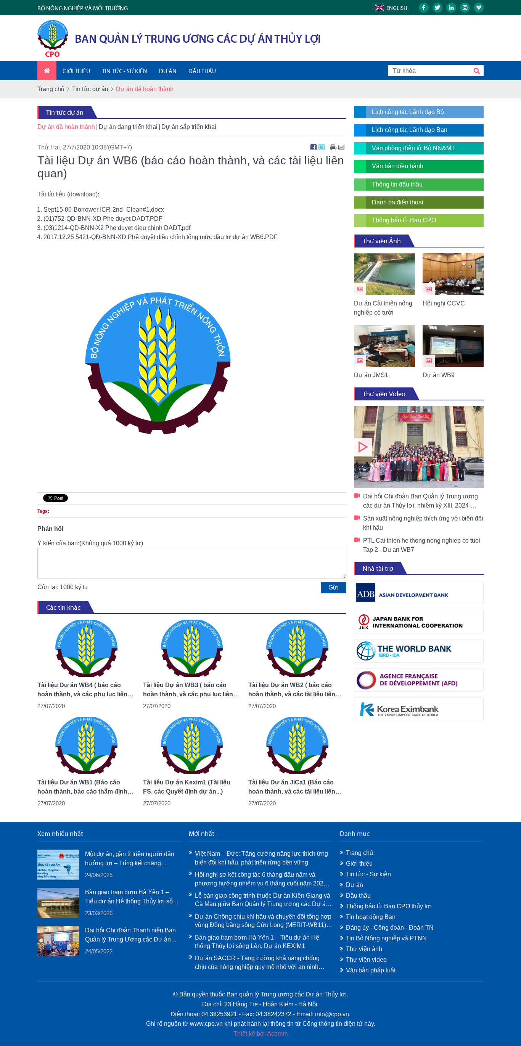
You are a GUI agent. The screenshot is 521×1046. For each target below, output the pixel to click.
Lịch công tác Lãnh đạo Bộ (408, 112)
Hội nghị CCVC (444, 303)
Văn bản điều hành (397, 166)
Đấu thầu (358, 895)
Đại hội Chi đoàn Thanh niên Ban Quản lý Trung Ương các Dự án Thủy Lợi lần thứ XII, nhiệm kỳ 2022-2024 (130, 935)
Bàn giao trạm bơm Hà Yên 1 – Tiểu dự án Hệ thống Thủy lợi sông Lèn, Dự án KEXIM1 (132, 897)
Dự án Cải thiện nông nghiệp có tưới (383, 308)
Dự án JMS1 (371, 375)
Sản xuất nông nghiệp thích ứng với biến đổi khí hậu (423, 523)
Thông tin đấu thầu (397, 184)
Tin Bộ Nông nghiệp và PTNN (386, 938)
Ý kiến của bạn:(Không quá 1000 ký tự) (90, 543)
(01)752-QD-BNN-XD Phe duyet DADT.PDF (102, 218)
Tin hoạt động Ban (371, 917)
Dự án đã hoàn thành (66, 127)
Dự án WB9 (439, 375)
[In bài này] (333, 147)
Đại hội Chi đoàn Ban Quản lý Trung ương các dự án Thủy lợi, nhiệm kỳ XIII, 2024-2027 (419, 447)
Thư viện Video (384, 394)
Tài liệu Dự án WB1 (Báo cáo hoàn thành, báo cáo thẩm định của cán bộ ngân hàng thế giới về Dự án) (85, 787)
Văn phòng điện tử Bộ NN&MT (413, 148)
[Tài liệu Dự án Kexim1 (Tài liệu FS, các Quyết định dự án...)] (192, 745)
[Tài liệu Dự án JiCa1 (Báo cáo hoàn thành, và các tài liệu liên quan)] (297, 745)
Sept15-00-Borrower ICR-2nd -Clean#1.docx (103, 209)
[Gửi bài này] (341, 147)
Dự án (354, 885)
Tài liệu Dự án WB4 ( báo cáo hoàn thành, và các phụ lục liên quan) (82, 690)
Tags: (43, 511)
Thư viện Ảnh (382, 241)
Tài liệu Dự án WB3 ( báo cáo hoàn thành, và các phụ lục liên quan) (188, 690)
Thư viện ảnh (364, 949)
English (396, 8)
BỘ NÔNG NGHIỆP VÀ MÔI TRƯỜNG (82, 8)
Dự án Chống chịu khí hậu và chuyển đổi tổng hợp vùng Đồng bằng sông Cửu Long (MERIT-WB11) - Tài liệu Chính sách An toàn (263, 921)
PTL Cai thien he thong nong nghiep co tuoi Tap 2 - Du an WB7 (421, 545)
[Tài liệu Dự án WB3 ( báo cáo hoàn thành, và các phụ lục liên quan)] (192, 648)
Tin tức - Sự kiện (368, 874)
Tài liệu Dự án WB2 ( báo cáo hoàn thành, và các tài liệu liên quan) (291, 690)
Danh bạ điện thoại (397, 202)
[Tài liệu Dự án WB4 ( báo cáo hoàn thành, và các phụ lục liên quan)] (86, 648)
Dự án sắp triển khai (188, 127)
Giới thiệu (359, 863)
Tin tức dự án (90, 89)
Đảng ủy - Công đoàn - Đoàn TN (390, 927)
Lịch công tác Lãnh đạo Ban (409, 130)
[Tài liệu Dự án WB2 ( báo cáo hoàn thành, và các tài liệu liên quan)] (297, 648)
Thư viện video (366, 959)
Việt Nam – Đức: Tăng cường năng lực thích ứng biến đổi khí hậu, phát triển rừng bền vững (261, 857)
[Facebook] (313, 147)
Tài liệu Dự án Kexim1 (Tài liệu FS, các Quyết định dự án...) (186, 787)
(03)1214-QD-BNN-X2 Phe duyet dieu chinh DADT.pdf (116, 228)
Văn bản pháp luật (371, 970)
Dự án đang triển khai (128, 127)
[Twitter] (321, 147)
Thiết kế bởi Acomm (260, 1033)
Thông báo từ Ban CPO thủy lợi (389, 906)
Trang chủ (50, 89)
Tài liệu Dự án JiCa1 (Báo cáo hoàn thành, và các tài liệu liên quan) (291, 787)
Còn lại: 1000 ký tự (62, 587)
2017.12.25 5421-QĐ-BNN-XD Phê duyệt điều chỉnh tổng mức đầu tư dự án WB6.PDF (160, 237)
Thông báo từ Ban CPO (404, 220)
